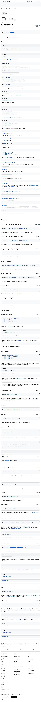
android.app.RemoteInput (14, 37)
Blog (2, 662)
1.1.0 (39, 26)
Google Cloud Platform (5, 689)
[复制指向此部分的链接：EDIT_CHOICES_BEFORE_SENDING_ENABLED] (23, 249)
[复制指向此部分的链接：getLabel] (6, 492)
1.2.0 (39, 224)
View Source (37, 25)
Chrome (2, 686)
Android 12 (3, 676)
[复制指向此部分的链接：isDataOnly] (7, 587)
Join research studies (31, 673)
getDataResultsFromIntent (7, 152)
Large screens (30, 654)
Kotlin (36, 27)
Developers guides (17, 671)
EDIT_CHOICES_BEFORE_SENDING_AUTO (9, 59)
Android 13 (3, 675)
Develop (9, 8)
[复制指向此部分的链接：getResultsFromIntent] (12, 518)
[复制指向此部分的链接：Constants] (8, 220)
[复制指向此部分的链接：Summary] (8, 42)
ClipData (19, 340)
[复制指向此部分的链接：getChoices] (8, 414)
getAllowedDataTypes (6, 140)
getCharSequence (27, 527)
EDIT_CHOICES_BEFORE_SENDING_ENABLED (9, 73)
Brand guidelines (10, 694)
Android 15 (3, 671)
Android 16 (3, 670)
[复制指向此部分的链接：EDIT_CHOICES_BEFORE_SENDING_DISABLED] (24, 236)
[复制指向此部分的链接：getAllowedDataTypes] (12, 405)
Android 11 (3, 678)
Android (2, 654)
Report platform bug (31, 668)
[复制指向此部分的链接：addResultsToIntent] (11, 351)
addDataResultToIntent (6, 111)
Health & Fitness (16, 658)
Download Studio (17, 674)
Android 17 (3, 668)
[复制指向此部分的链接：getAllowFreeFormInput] (13, 390)
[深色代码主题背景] (39, 31)
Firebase (2, 687)
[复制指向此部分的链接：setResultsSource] (10, 600)
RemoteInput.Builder (14, 48)
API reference (4, 4)
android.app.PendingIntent (10, 186)
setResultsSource (5, 213)
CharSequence (9, 173)
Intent (9, 113)
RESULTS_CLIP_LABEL (6, 86)
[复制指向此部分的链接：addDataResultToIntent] (13, 314)
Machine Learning (17, 656)
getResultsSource (5, 198)
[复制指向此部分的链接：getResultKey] (8, 504)
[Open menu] (2, 1)
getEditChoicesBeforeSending (8, 162)
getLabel (4, 176)
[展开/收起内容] (5, 11)
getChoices (19, 95)
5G (14, 662)
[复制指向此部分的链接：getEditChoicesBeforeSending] (16, 468)
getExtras (4, 169)
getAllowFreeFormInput (6, 133)
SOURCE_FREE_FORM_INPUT (7, 100)
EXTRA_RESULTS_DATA (17, 265)
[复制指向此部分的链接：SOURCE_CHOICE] (11, 285)
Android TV (29, 661)
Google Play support (31, 671)
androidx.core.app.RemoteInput (14, 49)
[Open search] (27, 1)
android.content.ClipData (21, 378)
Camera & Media (17, 659)
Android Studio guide (17, 669)
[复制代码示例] (39, 442)
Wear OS (29, 656)
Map (8, 114)
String (9, 77)
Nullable (4, 138)
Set (7, 138)
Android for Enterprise (4, 656)
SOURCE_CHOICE (5, 93)
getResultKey (4, 183)
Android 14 (3, 673)
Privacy (15, 661)
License (5, 694)
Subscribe (14, 697)
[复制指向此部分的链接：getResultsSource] (10, 543)
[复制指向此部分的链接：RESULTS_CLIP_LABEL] (12, 273)
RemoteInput (12, 32)
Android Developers (4, 8)
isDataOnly (4, 205)
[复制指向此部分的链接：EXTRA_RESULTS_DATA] (13, 261)
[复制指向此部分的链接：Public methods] (11, 310)
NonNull (5, 112)
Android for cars (30, 659)
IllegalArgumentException (23, 399)
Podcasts (2, 664)
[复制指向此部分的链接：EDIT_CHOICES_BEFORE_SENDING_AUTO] (22, 224)
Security (2, 658)
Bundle (9, 125)
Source (2, 659)
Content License (28, 643)
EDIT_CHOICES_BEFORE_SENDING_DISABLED (10, 66)
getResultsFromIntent (10, 157)
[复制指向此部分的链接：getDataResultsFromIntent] (14, 427)
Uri (13, 114)
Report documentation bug (32, 670)
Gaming (15, 654)
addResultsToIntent (9, 117)
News (2, 661)
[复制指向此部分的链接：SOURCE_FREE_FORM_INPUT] (16, 298)
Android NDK (16, 676)
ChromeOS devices (31, 658)
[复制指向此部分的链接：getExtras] (7, 480)
